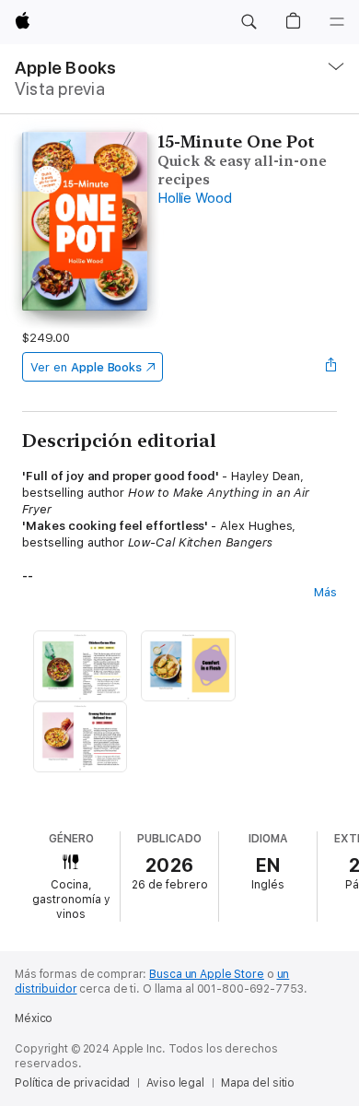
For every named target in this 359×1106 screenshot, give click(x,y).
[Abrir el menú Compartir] (331, 367)
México (33, 1018)
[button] (248, 22)
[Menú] (337, 22)
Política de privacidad (72, 1083)
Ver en (86, 367)
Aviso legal (175, 1083)
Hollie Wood (194, 198)
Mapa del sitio (258, 1083)
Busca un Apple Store (206, 974)
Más (325, 592)
